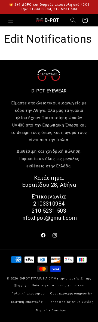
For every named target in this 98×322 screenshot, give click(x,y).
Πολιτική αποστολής (26, 302)
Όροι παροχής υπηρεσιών (71, 293)
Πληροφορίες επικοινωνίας (71, 302)
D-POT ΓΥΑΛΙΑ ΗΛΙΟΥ (36, 278)
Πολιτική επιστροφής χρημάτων (58, 285)
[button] (11, 20)
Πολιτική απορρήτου (28, 293)
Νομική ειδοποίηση (52, 310)
